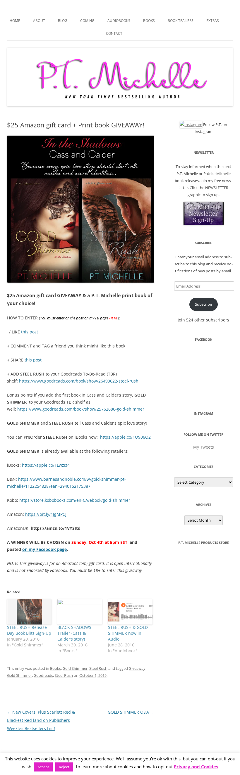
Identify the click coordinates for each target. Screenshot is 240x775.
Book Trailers (180, 20)
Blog (62, 20)
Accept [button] (43, 766)
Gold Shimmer (75, 668)
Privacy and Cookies (196, 766)
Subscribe (203, 304)
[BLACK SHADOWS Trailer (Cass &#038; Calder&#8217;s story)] (79, 612)
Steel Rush (98, 668)
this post (29, 332)
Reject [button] (64, 766)
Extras (212, 20)
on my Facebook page (44, 549)
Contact (114, 33)
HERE (113, 318)
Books (149, 20)
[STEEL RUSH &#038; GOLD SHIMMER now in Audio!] (130, 612)
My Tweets (203, 447)
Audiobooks (118, 20)
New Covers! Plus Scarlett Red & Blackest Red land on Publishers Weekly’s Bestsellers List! (41, 720)
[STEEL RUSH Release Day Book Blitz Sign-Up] (29, 612)
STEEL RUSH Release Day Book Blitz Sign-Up (29, 630)
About (39, 20)
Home (15, 20)
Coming (87, 20)
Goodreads (43, 675)
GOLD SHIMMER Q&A (131, 712)
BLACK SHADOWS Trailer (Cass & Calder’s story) (74, 633)
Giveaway (137, 668)
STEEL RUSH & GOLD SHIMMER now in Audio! (128, 633)
